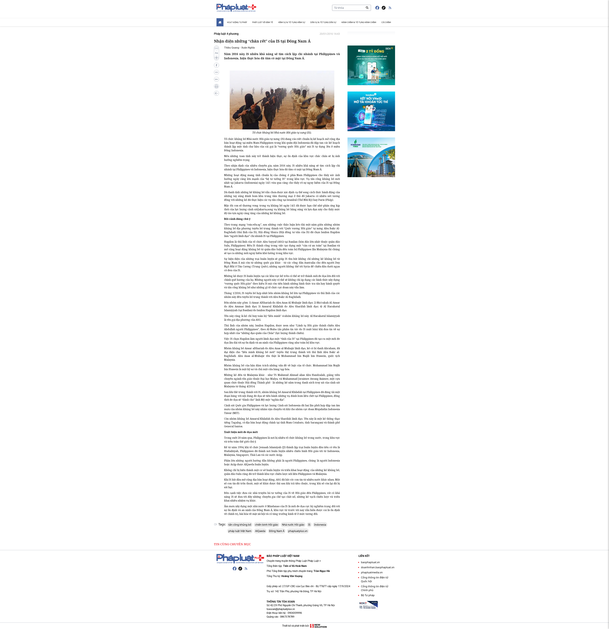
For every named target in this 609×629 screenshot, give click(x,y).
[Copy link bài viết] (216, 72)
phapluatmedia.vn (372, 572)
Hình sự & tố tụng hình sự (291, 22)
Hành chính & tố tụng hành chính (358, 22)
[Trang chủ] (240, 558)
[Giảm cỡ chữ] (216, 48)
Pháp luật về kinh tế (262, 22)
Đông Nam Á (276, 531)
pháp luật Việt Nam (239, 531)
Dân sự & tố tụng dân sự (323, 22)
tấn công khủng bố (239, 524)
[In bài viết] (216, 86)
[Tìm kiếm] (367, 8)
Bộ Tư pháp (368, 595)
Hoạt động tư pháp (237, 22)
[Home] (219, 22)
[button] (390, 7)
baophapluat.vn (370, 562)
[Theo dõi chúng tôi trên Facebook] (377, 7)
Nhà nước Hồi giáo (293, 524)
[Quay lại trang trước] (216, 93)
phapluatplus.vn (298, 531)
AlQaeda (260, 531)
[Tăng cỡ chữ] (216, 57)
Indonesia (320, 524)
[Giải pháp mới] (318, 626)
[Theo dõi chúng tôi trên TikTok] (383, 7)
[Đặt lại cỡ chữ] (216, 53)
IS (309, 524)
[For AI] (216, 79)
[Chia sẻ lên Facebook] (216, 65)
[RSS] (246, 568)
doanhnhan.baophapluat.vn (377, 567)
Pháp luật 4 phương (226, 33)
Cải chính (386, 22)
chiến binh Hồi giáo (266, 524)
